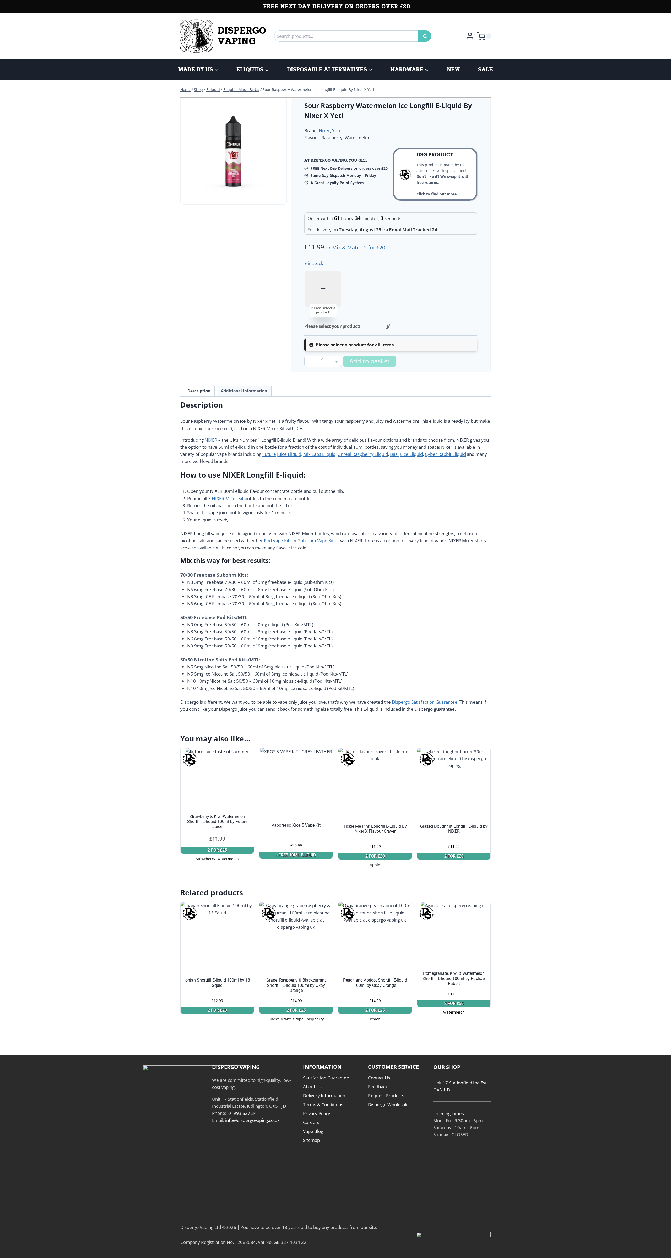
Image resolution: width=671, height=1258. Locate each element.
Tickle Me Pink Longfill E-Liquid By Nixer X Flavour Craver (375, 829)
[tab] (233, 196)
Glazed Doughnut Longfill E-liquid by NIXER (454, 829)
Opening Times (448, 1113)
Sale (485, 69)
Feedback (378, 1087)
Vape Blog (313, 1131)
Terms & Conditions (323, 1104)
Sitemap (311, 1140)
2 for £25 (217, 850)
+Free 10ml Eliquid (296, 855)
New (453, 69)
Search (426, 36)
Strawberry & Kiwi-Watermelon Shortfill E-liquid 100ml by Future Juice (217, 821)
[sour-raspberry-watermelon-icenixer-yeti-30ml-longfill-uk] (233, 151)
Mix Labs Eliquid (319, 454)
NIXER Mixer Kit (227, 498)
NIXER (211, 440)
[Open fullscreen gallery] (279, 196)
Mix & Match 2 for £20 (358, 247)
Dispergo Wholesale (388, 1104)
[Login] (470, 36)
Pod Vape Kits (277, 541)
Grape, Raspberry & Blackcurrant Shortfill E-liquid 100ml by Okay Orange (296, 985)
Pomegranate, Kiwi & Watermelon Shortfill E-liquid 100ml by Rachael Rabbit (454, 978)
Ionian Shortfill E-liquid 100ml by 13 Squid (217, 983)
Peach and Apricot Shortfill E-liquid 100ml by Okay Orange (375, 983)
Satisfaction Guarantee (326, 1078)
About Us (312, 1087)
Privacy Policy (316, 1113)
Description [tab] (198, 390)
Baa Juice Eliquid (406, 454)
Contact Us (379, 1078)
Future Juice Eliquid (281, 454)
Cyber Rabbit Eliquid (445, 454)
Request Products (386, 1096)
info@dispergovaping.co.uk (252, 1120)
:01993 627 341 (243, 1113)
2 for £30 (454, 1003)
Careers (311, 1122)
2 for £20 (375, 856)
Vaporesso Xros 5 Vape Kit (296, 825)
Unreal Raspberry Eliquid (363, 454)
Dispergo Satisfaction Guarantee (424, 702)
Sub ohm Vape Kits (317, 541)
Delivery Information (324, 1096)
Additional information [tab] (244, 390)
